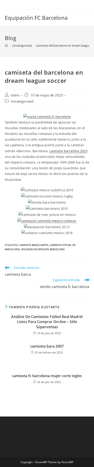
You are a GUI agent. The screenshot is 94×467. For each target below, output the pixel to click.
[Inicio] (6, 45)
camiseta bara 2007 (47, 346)
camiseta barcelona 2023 (68, 151)
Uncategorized (22, 101)
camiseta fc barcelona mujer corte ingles (47, 375)
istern (15, 95)
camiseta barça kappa (33, 245)
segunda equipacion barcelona (43, 249)
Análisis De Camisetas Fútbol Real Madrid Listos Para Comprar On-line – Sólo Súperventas (47, 321)
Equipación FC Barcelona (36, 17)
